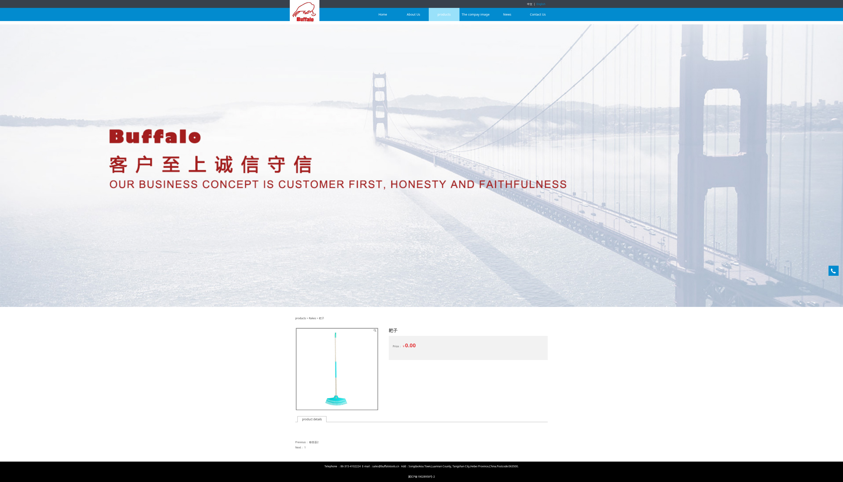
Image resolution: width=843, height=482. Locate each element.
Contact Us (538, 14)
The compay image (476, 14)
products (444, 14)
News (507, 14)
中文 (529, 4)
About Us (413, 14)
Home (382, 14)
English (541, 4)
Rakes (312, 318)
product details (312, 419)
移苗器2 (314, 442)
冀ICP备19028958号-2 (421, 476)
